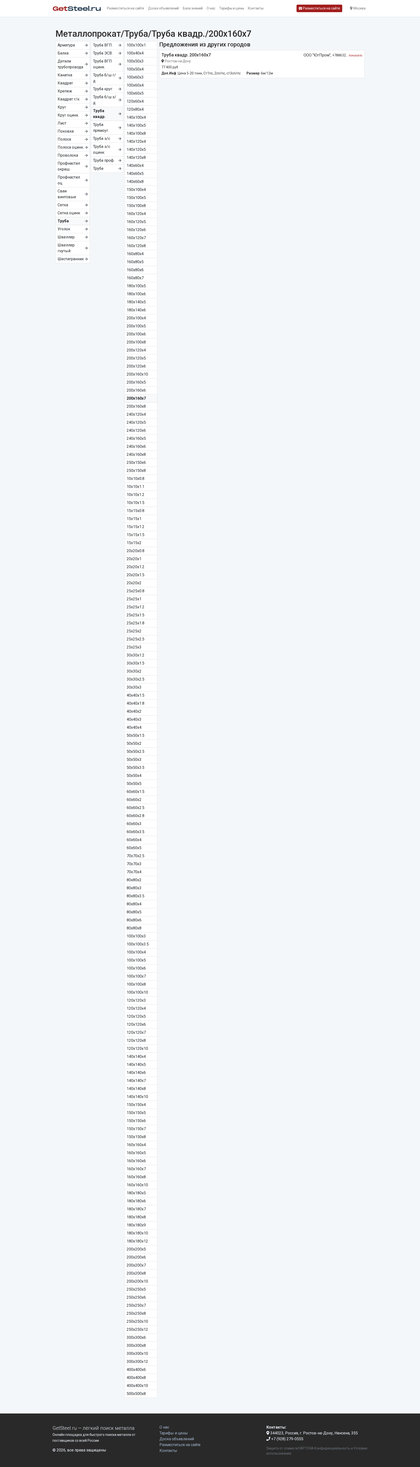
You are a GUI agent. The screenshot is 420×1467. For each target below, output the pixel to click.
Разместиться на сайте (125, 8)
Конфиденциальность (332, 1448)
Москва (359, 8)
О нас (211, 8)
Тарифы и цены (231, 8)
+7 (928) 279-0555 (286, 1439)
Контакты (255, 8)
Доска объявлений (163, 8)
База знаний (193, 8)
